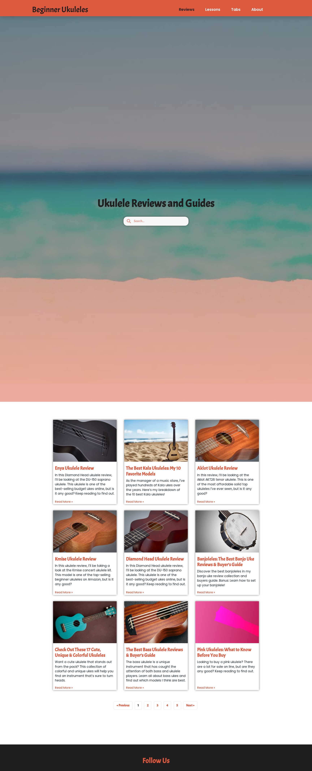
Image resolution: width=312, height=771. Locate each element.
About (257, 9)
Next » (190, 705)
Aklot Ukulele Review (217, 468)
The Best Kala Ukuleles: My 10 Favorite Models (153, 471)
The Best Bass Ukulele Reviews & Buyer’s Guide (154, 652)
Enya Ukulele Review (74, 468)
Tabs (235, 9)
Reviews (186, 9)
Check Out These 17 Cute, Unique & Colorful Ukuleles (80, 652)
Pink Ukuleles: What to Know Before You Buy (224, 652)
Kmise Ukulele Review (75, 559)
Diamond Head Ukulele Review (155, 559)
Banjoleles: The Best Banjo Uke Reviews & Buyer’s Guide (225, 562)
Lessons (212, 9)
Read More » (64, 502)
